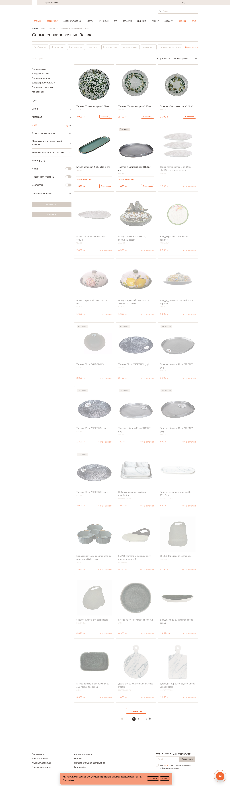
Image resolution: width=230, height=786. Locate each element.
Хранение (141, 21)
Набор (35, 169)
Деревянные (57, 47)
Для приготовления (72, 21)
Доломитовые (76, 47)
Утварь (90, 21)
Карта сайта (80, 767)
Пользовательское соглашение (89, 763)
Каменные (93, 47)
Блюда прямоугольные (43, 83)
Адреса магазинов (51, 3)
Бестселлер (38, 185)
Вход (183, 3)
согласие (167, 765)
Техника (155, 21)
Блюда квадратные (41, 78)
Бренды (37, 21)
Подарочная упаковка (43, 177)
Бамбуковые (40, 47)
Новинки (182, 21)
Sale (194, 21)
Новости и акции (40, 758)
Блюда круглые (39, 69)
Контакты (78, 758)
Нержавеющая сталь (170, 47)
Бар (115, 21)
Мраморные (149, 47)
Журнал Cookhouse (41, 763)
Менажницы (38, 92)
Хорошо (165, 778)
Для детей (127, 21)
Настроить (153, 778)
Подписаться (187, 759)
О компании (38, 754)
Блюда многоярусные (43, 87)
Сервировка (52, 21)
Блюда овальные (40, 74)
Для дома (169, 21)
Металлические (130, 47)
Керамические (110, 47)
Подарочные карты (41, 767)
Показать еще (136, 711)
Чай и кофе (103, 21)
